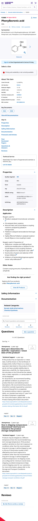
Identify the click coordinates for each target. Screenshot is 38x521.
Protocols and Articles (9, 135)
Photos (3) (19, 57)
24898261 (19, 95)
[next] (30, 47)
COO (11, 111)
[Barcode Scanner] (32, 3)
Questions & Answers (5, 147)
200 (18, 177)
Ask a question (26, 27)
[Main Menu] (2, 3)
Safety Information (8, 129)
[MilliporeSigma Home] (9, 3)
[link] (5, 316)
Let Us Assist (7, 165)
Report (19, 416)
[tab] (4, 12)
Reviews (4, 151)
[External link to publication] (5, 221)
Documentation (6, 132)
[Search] (34, 7)
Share (35, 17)
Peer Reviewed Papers (4, 141)
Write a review (16, 27)
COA (4, 111)
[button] (32, 347)
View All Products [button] (19, 287)
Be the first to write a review (14, 504)
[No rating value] (5, 27)
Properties (5, 123)
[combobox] (19, 7)
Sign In (6, 62)
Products (3, 12)
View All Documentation (9, 115)
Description (5, 126)
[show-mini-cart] (35, 3)
